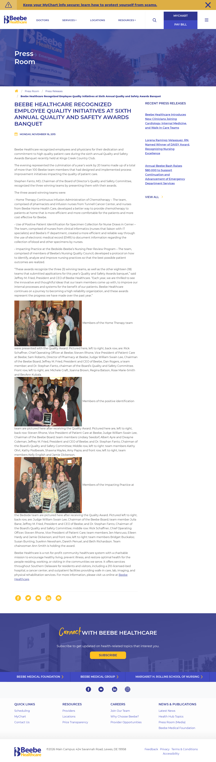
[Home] (16, 91)
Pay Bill (180, 24)
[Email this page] (38, 598)
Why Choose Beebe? (125, 716)
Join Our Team (120, 710)
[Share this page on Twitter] (28, 598)
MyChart (180, 15)
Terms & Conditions (184, 749)
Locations (97, 20)
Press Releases (54, 91)
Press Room (32, 91)
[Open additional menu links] (206, 20)
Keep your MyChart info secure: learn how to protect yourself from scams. (90, 5)
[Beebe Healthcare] (15, 23)
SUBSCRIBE (108, 655)
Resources (126, 20)
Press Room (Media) (172, 722)
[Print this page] (58, 598)
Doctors (42, 20)
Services (68, 20)
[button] (208, 5)
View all (152, 197)
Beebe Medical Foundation (38, 676)
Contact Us (22, 722)
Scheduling (22, 710)
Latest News (167, 710)
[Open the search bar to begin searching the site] (154, 20)
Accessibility (171, 753)
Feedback (151, 749)
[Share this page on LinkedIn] (48, 598)
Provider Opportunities (126, 722)
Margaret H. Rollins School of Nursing (167, 676)
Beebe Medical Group (97, 676)
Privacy (165, 749)
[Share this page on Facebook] (18, 598)
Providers (68, 710)
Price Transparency (75, 722)
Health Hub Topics (171, 716)
